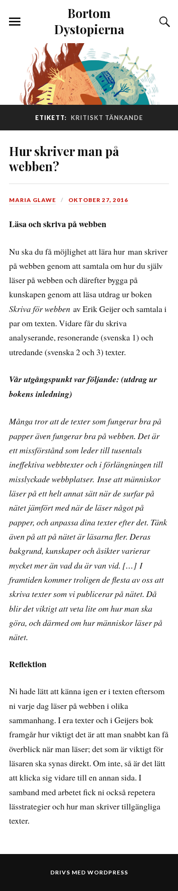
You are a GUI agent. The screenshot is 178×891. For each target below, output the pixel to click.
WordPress (107, 872)
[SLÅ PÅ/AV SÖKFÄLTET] (163, 22)
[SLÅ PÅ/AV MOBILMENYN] (14, 22)
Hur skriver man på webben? (64, 158)
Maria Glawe (32, 199)
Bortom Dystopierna (89, 21)
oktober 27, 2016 (98, 199)
